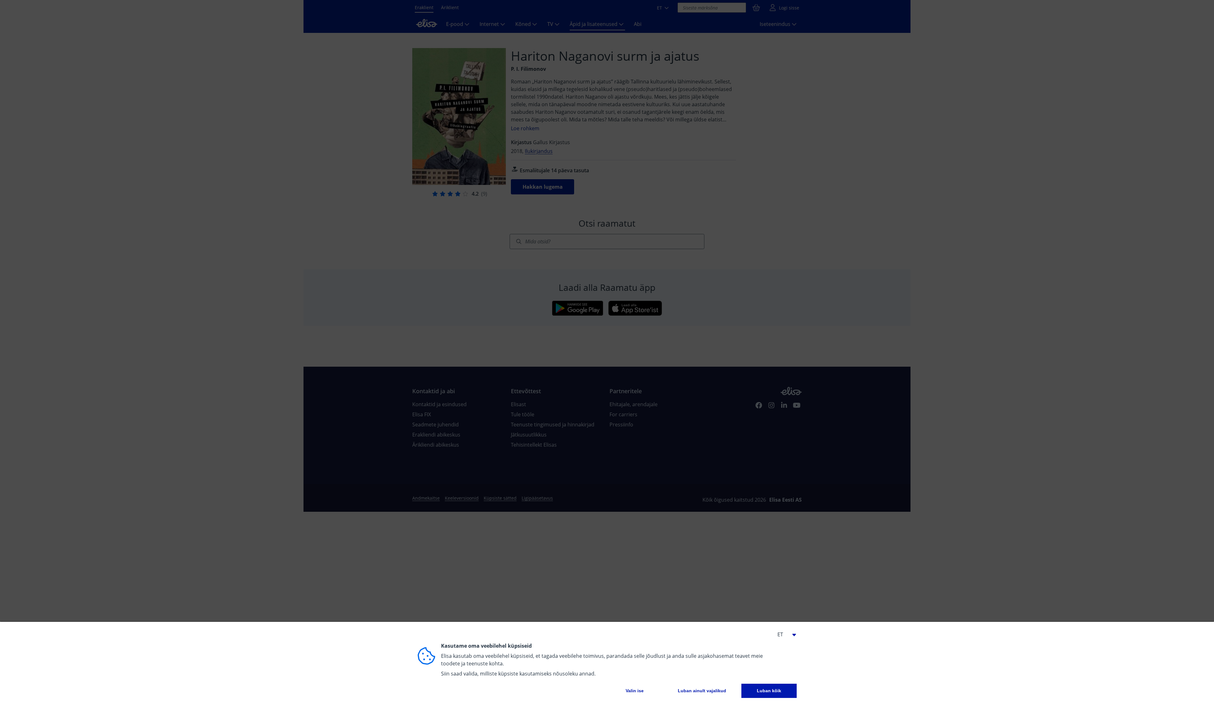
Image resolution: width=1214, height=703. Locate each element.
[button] (784, 634)
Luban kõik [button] (769, 690)
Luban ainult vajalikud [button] (702, 690)
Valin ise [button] (635, 690)
